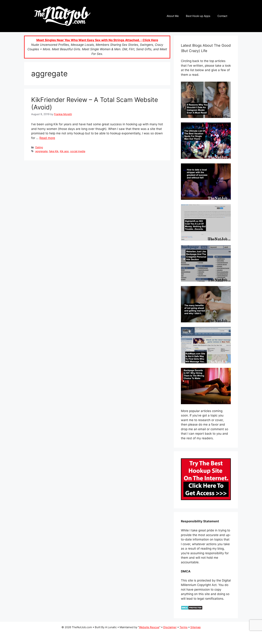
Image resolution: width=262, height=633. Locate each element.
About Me (173, 16)
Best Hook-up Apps (198, 16)
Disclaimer (170, 627)
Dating (39, 147)
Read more (47, 138)
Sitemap (195, 627)
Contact (222, 16)
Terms (183, 627)
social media (77, 151)
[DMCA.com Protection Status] (191, 609)
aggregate (41, 151)
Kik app (64, 151)
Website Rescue (149, 627)
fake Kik (53, 151)
